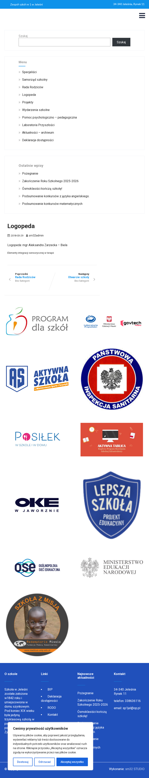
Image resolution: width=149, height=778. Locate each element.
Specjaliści (29, 72)
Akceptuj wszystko (72, 761)
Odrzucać (44, 761)
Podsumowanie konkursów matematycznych (52, 204)
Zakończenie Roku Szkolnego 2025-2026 (50, 181)
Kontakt (53, 715)
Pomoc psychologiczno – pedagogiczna (49, 117)
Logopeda (29, 95)
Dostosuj (23, 761)
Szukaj (23, 36)
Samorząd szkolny (35, 79)
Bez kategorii (22, 280)
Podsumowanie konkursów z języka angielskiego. (55, 196)
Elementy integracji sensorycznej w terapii (30, 252)
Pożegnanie (30, 173)
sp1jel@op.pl (131, 708)
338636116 (133, 701)
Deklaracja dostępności (38, 140)
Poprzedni (25, 276)
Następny (78, 276)
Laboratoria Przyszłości (38, 125)
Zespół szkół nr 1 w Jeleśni (26, 4)
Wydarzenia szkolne (36, 110)
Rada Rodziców (32, 87)
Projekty (27, 102)
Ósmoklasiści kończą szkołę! (42, 188)
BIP (50, 689)
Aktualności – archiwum (38, 132)
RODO (52, 708)
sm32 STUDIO (135, 769)
